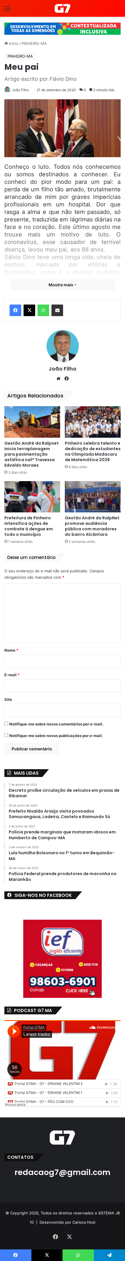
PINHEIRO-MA (34, 43)
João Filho (20, 90)
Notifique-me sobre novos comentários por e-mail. (56, 724)
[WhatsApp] (43, 310)
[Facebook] (15, 310)
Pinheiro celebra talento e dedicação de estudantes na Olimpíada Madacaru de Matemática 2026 (93, 451)
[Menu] (7, 10)
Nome (11, 650)
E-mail (11, 674)
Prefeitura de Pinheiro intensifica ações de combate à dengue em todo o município (28, 526)
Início (13, 43)
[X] (29, 310)
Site (8, 699)
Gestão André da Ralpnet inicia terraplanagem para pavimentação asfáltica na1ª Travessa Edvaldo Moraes (31, 454)
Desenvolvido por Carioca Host (68, 1222)
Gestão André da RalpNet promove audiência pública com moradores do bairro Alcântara (92, 526)
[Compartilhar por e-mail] (57, 310)
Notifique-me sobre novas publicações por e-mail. (56, 735)
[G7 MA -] (62, 8)
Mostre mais (61, 284)
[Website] (58, 378)
